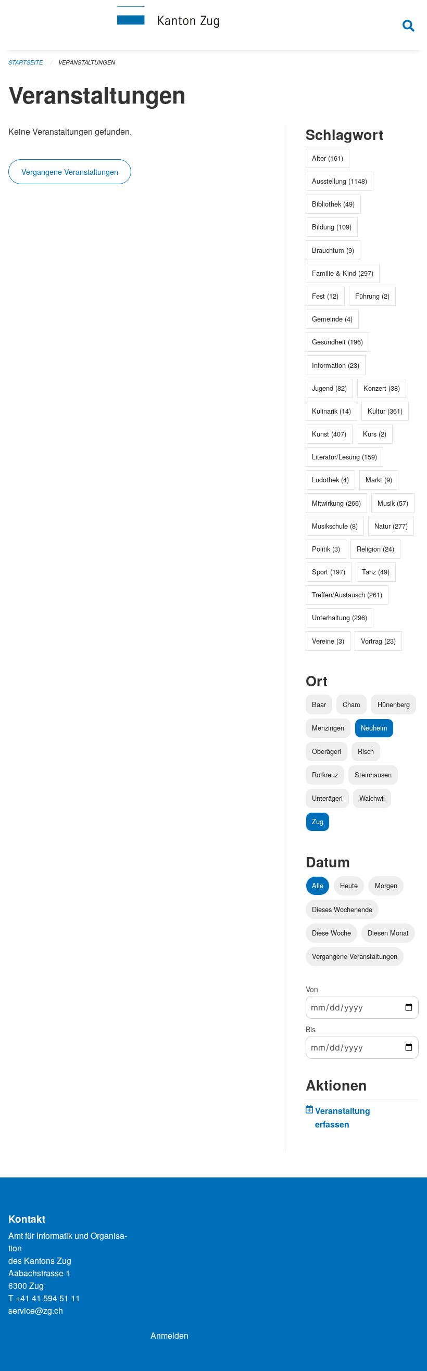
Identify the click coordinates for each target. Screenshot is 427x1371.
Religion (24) (375, 549)
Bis (311, 1029)
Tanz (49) (376, 571)
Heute (349, 885)
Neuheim (374, 728)
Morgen (386, 885)
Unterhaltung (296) (339, 617)
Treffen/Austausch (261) (347, 594)
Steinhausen (373, 774)
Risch (366, 751)
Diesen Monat (388, 933)
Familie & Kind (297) (342, 273)
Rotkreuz (325, 774)
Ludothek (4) (330, 479)
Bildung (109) (331, 227)
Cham (351, 704)
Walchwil (372, 798)
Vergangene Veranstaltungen (69, 171)
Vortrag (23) (378, 641)
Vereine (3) (328, 641)
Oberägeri (326, 751)
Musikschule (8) (335, 526)
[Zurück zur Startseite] (213, 25)
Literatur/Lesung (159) (344, 457)
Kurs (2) (374, 434)
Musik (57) (393, 503)
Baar (319, 704)
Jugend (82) (329, 388)
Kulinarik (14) (331, 411)
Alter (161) (327, 158)
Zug (317, 821)
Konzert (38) (381, 388)
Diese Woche (331, 933)
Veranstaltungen (86, 62)
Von (312, 989)
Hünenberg (394, 704)
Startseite (25, 62)
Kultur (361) (385, 411)
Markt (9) (379, 479)
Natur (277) (391, 526)
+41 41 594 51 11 (48, 1298)
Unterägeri (327, 798)
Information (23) (335, 365)
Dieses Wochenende (342, 909)
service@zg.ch (35, 1310)
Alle (317, 885)
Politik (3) (326, 549)
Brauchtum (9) (333, 250)
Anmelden (169, 1335)
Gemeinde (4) (332, 319)
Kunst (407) (329, 434)
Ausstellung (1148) (339, 181)
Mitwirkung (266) (336, 503)
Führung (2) (372, 296)
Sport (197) (328, 571)
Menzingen (328, 728)
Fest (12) (325, 296)
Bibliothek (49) (333, 204)
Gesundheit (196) (337, 342)
